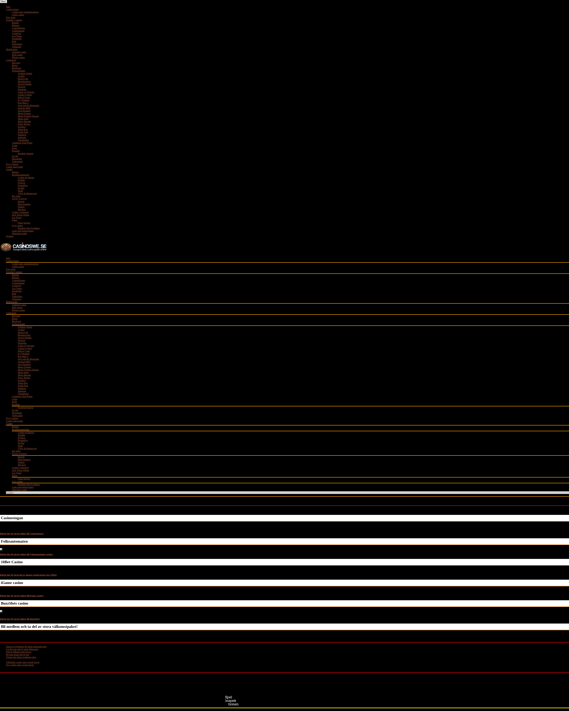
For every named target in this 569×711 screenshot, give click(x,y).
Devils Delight (24, 84)
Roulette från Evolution (29, 228)
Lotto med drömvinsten (23, 231)
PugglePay (23, 185)
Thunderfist (23, 140)
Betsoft (21, 201)
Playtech (22, 209)
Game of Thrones (26, 92)
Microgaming (24, 204)
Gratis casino (18, 14)
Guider (9, 169)
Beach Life (23, 79)
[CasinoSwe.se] (24, 251)
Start (8, 6)
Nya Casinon (12, 164)
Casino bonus (12, 9)
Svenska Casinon (14, 20)
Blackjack (16, 68)
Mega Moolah (24, 121)
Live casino (17, 225)
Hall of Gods (24, 97)
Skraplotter (17, 159)
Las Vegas (16, 217)
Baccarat (16, 63)
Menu (3, 1)
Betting (15, 172)
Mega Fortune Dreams (28, 116)
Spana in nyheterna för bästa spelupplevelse (26, 646)
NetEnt (21, 207)
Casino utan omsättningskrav (25, 12)
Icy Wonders (24, 100)
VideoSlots (17, 44)
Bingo (15, 65)
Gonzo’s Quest (25, 95)
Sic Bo (15, 156)
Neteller (21, 180)
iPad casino (17, 55)
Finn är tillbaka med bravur (18, 652)
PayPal (21, 188)
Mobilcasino (11, 49)
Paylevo (21, 183)
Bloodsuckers (24, 81)
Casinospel (11, 60)
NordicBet (17, 39)
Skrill (20, 191)
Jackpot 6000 (24, 108)
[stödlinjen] (302, 700)
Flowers (21, 87)
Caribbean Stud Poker (22, 143)
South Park (23, 132)
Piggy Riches (24, 124)
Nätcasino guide (19, 233)
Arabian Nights (25, 73)
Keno (14, 148)
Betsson (15, 25)
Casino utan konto (14, 167)
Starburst (22, 135)
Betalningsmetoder (20, 175)
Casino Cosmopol (20, 212)
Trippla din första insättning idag (21, 657)
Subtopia (22, 137)
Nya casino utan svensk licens (20, 665)
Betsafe (15, 22)
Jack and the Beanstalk (28, 105)
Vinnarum (16, 47)
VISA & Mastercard (27, 193)
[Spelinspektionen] (232, 700)
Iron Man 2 (23, 103)
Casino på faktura (26, 177)
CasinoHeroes (18, 28)
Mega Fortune (24, 113)
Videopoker (17, 161)
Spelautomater (18, 71)
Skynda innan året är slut (17, 654)
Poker (14, 220)
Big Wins (16, 196)
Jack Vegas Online (20, 215)
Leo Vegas (17, 36)
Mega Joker (23, 119)
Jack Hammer (24, 111)
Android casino (19, 52)
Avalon (21, 76)
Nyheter (9, 236)
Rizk (14, 41)
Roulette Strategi (25, 153)
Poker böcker (24, 223)
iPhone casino (18, 57)
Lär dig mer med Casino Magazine (22, 649)
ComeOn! (16, 33)
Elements (22, 89)
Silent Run (23, 129)
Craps (14, 145)
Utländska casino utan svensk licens (22, 662)
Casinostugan (18, 31)
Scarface (22, 127)
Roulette (16, 151)
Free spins (10, 17)
